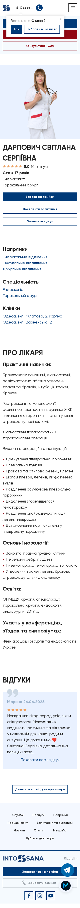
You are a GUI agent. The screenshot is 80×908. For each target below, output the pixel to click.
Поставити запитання (40, 209)
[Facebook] (28, 895)
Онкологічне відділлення (25, 263)
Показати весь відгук (40, 759)
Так (16, 29)
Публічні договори (40, 838)
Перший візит (18, 823)
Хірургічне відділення (22, 269)
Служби (18, 815)
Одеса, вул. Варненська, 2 (27, 322)
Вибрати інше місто (42, 29)
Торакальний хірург (20, 295)
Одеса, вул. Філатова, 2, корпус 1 (33, 316)
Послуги (38, 815)
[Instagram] (39, 895)
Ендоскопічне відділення (25, 257)
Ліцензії (69, 858)
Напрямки (60, 815)
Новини (19, 830)
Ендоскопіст (14, 289)
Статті (39, 830)
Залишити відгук (40, 221)
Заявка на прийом (40, 197)
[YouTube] (50, 895)
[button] (26, 7)
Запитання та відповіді (54, 823)
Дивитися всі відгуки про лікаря (40, 789)
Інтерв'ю (59, 830)
